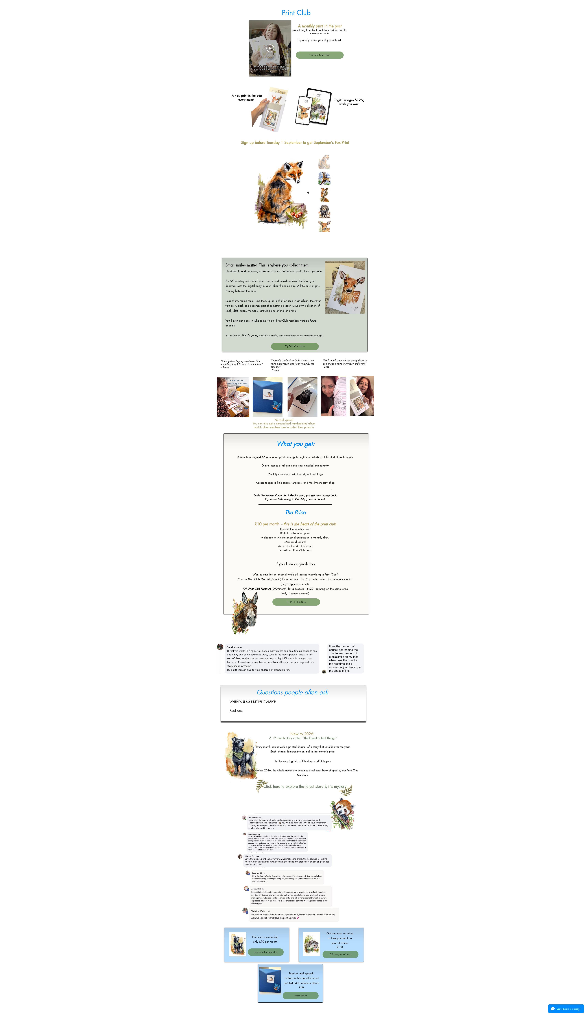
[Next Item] (308, 193)
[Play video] (270, 48)
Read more (236, 710)
